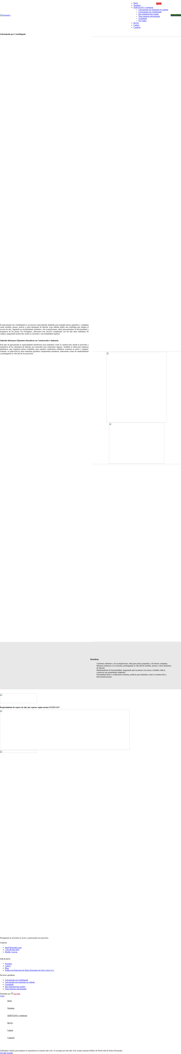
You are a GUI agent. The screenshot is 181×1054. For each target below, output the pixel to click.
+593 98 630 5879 (12, 950)
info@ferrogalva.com (13, 947)
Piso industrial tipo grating (148, 14)
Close (2, 996)
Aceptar (10, 1053)
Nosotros (8, 964)
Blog (7, 968)
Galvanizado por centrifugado (150, 12)
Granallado (142, 18)
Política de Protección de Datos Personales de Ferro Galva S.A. (29, 970)
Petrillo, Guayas (11, 952)
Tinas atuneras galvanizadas (149, 16)
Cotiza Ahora (176, 15)
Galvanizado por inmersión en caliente (153, 10)
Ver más (3, 1053)
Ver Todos (142, 21)
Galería (8, 966)
